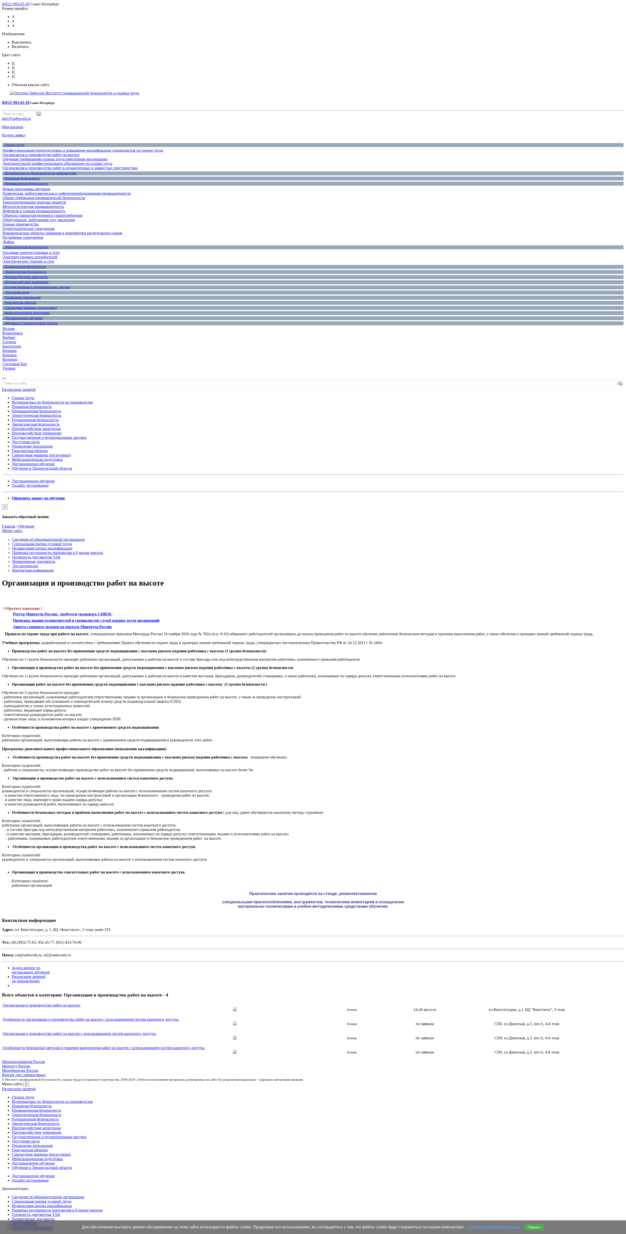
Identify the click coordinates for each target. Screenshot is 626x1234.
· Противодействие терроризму (25, 282)
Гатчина (9, 342)
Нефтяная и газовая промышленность (33, 211)
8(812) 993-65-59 (15, 4)
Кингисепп (11, 346)
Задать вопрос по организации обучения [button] (31, 970)
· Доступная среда (15, 292)
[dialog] (313, 511)
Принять (534, 1227)
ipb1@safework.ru (16, 118)
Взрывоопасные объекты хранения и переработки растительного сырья (62, 233)
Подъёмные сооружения (22, 237)
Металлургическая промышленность (33, 206)
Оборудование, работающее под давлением (38, 220)
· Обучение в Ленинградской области (30, 323)
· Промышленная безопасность (25, 183)
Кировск (9, 355)
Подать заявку (14, 135)
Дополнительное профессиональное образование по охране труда (57, 163)
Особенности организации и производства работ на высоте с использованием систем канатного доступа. (91, 1019)
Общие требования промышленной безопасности (43, 198)
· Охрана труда (13, 145)
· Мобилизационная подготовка (26, 313)
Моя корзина (12, 127)
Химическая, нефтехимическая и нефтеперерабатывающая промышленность (66, 193)
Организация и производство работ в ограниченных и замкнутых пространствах (70, 168)
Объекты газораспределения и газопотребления (42, 215)
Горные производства (20, 224)
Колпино (9, 359)
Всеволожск (12, 333)
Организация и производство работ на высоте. (42, 1005)
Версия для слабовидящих (24, 1075)
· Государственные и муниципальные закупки (36, 287)
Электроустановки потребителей (29, 257)
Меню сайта (12, 531)
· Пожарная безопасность (21, 178)
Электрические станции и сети (28, 261)
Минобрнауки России (20, 1070)
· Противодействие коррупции (25, 277)
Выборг (8, 337)
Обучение (26, 526)
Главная (8, 526)
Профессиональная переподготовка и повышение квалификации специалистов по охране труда (82, 150)
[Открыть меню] (4, 378)
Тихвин (8, 368)
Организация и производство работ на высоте (40, 155)
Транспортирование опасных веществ (34, 202)
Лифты (8, 242)
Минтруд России (16, 1066)
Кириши (9, 351)
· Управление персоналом (21, 297)
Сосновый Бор (14, 364)
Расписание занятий (19, 389)
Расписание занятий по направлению (28, 978)
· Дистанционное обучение (22, 318)
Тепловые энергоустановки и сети (31, 252)
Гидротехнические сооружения (28, 228)
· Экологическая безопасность (24, 272)
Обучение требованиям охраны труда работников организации (55, 159)
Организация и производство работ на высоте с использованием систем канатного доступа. (79, 1033)
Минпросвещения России (23, 1062)
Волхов (8, 329)
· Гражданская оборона (19, 303)
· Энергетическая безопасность (25, 247)
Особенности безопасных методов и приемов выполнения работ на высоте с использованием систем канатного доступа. (104, 1048)
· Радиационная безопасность (24, 267)
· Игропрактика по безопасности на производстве (39, 173)
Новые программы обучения (26, 189)
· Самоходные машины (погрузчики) (29, 308)
